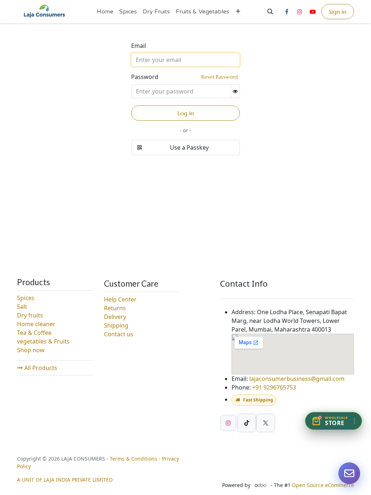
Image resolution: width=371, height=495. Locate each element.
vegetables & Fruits (44, 341)
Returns (115, 308)
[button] (270, 11)
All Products (40, 368)
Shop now (31, 350)
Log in (186, 113)
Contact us (118, 334)
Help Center (120, 299)
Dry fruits (30, 315)
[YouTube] (312, 11)
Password (184, 77)
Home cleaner (36, 324)
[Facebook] (286, 11)
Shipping (116, 325)
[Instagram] (299, 11)
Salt (22, 307)
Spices (25, 298)
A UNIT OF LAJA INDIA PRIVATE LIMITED (65, 479)
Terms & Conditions (133, 458)
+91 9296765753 (274, 387)
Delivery (115, 317)
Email (138, 46)
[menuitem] (105, 11)
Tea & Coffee (34, 333)
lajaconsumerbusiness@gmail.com (297, 379)
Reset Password (219, 77)
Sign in (337, 11)
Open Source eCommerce (323, 485)
